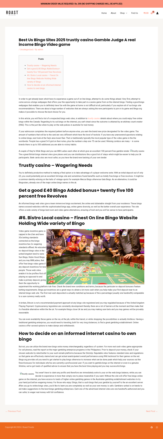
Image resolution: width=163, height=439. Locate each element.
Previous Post (13, 411)
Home (104, 13)
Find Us (134, 13)
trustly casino (94, 118)
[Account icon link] (157, 13)
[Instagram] (157, 427)
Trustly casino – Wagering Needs (42, 65)
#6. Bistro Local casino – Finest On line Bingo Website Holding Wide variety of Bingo (42, 78)
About (113, 13)
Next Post (152, 411)
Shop (122, 13)
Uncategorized (26, 49)
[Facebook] (152, 427)
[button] (126, 13)
